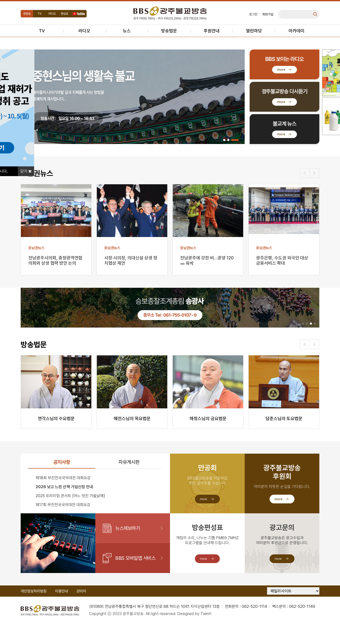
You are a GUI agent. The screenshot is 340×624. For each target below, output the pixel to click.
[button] (224, 140)
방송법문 (169, 30)
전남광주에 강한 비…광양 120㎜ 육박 (207, 260)
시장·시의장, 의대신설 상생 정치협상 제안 (130, 260)
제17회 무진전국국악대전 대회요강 (63, 504)
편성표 (64, 13)
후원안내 (212, 30)
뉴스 (127, 30)
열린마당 (254, 30)
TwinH (205, 613)
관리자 (81, 591)
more (281, 69)
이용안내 (61, 591)
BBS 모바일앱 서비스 (135, 558)
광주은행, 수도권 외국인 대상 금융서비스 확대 (282, 260)
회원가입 (267, 14)
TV (40, 13)
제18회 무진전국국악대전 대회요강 (63, 478)
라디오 (52, 13)
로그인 (253, 14)
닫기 (24, 171)
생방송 (27, 13)
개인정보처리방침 (34, 591)
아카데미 (296, 30)
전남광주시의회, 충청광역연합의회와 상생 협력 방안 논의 (55, 260)
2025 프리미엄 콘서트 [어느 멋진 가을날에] (70, 495)
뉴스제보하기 (127, 528)
